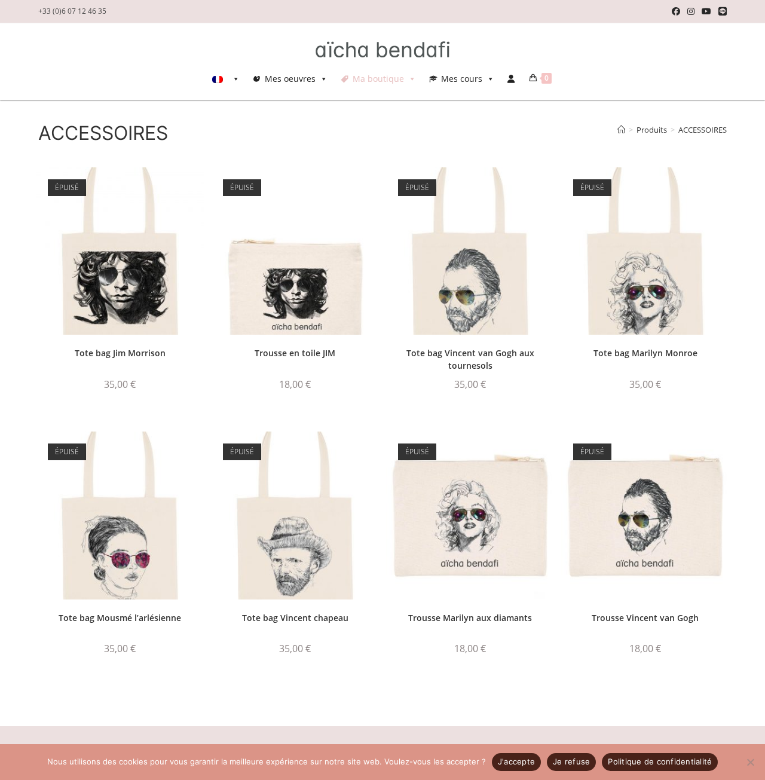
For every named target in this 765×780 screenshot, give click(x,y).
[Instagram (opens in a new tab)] (691, 11)
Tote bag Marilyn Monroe (645, 353)
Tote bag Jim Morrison (120, 353)
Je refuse (571, 761)
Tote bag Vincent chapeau (295, 617)
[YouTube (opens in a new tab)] (706, 11)
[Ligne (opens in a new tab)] (721, 11)
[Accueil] (621, 129)
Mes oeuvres (290, 78)
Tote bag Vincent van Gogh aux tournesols (470, 359)
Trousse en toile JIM (295, 353)
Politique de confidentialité (660, 761)
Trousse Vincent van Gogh (645, 617)
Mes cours (461, 78)
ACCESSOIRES (702, 129)
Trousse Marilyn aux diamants (470, 617)
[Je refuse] (750, 762)
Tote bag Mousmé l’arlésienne (120, 617)
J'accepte (516, 761)
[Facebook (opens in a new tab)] (676, 11)
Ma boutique (378, 78)
